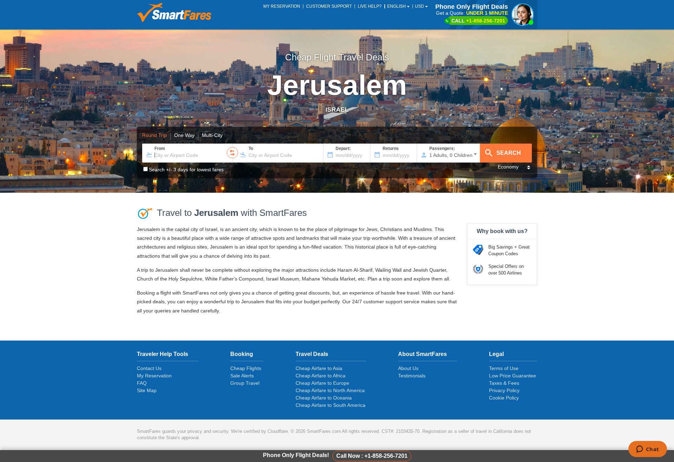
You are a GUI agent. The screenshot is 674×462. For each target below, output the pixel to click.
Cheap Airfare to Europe (322, 383)
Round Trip (154, 135)
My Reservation (154, 375)
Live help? (370, 6)
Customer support (329, 6)
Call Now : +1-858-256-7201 (372, 456)
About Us (408, 368)
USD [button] (420, 6)
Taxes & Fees (504, 383)
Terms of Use (503, 368)
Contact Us (149, 368)
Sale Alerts (242, 375)
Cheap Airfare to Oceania (324, 398)
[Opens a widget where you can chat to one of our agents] (647, 449)
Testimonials (411, 375)
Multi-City (212, 135)
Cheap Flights (245, 368)
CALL (478, 21)
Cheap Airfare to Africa (320, 375)
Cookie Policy (504, 398)
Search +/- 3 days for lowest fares (186, 169)
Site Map (147, 390)
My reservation (281, 6)
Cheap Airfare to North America (330, 390)
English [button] (397, 6)
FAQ (142, 383)
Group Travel (244, 383)
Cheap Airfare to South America (330, 405)
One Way (184, 135)
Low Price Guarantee (512, 375)
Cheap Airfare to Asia (319, 368)
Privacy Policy (504, 390)
